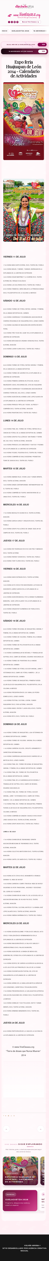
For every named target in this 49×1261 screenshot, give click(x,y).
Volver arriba (31, 1245)
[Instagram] (12, 22)
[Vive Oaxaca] (24, 15)
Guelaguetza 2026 (20, 31)
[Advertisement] (13, 1079)
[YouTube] (15, 22)
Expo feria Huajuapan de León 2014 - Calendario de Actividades (20, 1179)
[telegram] (8, 1116)
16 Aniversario (40, 31)
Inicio (4, 31)
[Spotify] (17, 22)
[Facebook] (9, 22)
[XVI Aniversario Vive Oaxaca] (24, 6)
